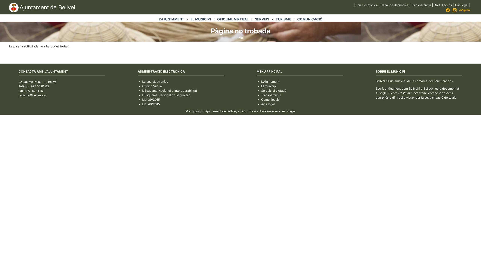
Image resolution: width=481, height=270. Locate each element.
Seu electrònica (367, 5)
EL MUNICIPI (201, 19)
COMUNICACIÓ (309, 19)
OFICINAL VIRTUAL (233, 19)
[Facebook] (448, 11)
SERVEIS (262, 19)
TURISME (283, 19)
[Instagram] (455, 11)
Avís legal (461, 5)
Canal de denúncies (394, 5)
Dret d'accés (443, 5)
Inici (241, 38)
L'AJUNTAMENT (171, 19)
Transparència (421, 5)
